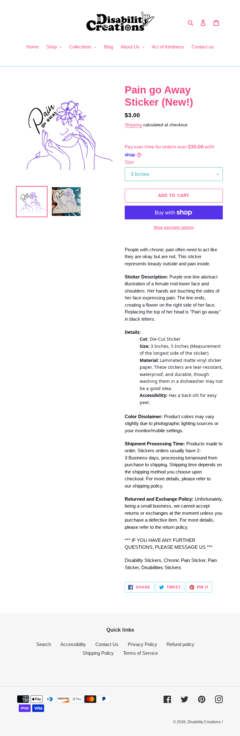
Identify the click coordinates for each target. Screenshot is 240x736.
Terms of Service (140, 653)
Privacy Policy (142, 644)
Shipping (133, 124)
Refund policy (180, 644)
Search (43, 644)
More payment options (174, 227)
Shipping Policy (98, 653)
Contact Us (106, 644)
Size (129, 162)
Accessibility (73, 644)
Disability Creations (204, 722)
